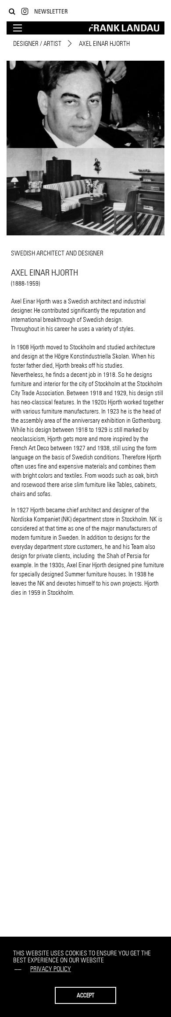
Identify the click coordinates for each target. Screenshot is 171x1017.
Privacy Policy (50, 968)
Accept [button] (85, 995)
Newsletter (51, 11)
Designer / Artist (37, 43)
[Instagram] (24, 11)
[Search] (12, 11)
